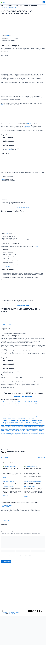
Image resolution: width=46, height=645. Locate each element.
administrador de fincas (28, 425)
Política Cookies (14, 611)
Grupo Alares (3, 32)
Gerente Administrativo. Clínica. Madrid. (11, 484)
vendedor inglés (8, 422)
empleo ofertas (7, 425)
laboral (9, 77)
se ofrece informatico (37, 425)
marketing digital (24, 427)
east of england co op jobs (23, 432)
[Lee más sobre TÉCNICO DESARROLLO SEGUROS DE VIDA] (32, 481)
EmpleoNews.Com (12, 613)
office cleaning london (14, 433)
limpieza (10, 149)
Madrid (7, 35)
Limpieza (3, 177)
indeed (19, 427)
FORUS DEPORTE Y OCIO (6, 324)
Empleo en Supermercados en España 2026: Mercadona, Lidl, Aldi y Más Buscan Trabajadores (21, 401)
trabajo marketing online (10, 427)
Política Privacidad (11, 612)
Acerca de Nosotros (6, 611)
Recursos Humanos (29, 126)
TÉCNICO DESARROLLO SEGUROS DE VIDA (33, 484)
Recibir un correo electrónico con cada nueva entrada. (12, 558)
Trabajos (2, 422)
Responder (43, 514)
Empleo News (5, 486)
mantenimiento (36, 246)
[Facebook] (1, 452)
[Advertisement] (23, 24)
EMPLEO (29, 123)
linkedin (16, 427)
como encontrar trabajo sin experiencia (27, 423)
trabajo (32, 271)
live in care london (32, 433)
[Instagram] (31, 611)
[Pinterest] (3, 452)
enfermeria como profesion (28, 426)
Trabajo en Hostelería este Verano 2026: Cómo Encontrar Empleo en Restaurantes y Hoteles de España (23, 409)
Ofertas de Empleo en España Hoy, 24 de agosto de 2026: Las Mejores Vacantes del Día (20, 403)
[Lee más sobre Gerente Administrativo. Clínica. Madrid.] (11, 481)
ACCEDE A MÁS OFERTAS (23, 396)
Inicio (1, 611)
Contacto (17, 612)
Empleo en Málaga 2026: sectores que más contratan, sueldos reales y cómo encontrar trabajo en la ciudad (23, 414)
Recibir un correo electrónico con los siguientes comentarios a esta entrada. (16, 555)
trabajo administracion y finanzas (17, 425)
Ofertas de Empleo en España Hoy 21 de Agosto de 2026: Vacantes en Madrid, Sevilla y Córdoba (21, 416)
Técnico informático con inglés (10, 468)
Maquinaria (8, 266)
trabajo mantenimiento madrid (34, 427)
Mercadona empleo (15, 422)
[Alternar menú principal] (44, 2)
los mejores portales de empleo (14, 423)
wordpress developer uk (23, 433)
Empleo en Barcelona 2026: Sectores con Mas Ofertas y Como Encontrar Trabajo (18, 418)
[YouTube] (41, 611)
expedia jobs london (17, 434)
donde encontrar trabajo (23, 422)
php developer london (8, 434)
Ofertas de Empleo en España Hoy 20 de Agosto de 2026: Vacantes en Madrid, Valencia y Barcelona (22, 420)
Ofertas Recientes (11, 486)
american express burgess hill (34, 432)
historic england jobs (35, 430)
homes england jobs (27, 430)
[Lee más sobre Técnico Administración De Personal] (31, 466)
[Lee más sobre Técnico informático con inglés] (9, 466)
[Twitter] (2, 452)
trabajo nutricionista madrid (9, 429)
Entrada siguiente (41, 457)
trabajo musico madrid (27, 429)
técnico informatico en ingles (17, 426)
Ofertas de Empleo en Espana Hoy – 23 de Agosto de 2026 (14, 407)
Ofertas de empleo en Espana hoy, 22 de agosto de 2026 (14, 412)
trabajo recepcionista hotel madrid (16, 430)
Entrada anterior (4, 457)
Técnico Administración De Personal (33, 468)
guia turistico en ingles (36, 429)
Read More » (5, 477)
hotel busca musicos (19, 429)
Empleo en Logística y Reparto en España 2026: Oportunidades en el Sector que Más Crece (20, 405)
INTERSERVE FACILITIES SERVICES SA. (8, 214)
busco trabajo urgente (33, 422)
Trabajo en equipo (9, 267)
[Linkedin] (5, 452)
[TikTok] (35, 611)
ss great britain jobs (14, 432)
